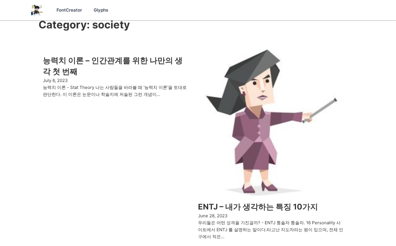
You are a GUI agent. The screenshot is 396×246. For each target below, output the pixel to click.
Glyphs (101, 10)
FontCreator (69, 10)
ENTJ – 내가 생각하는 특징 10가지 (258, 207)
